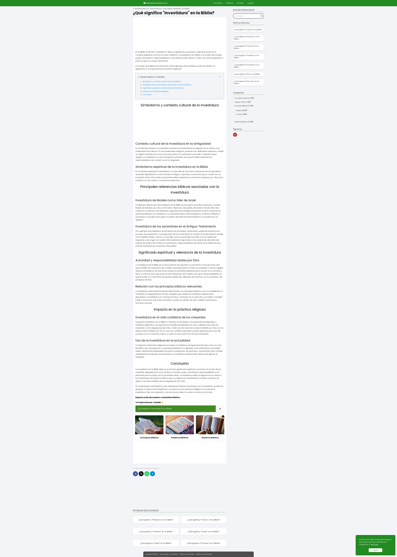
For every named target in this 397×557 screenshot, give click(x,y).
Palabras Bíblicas (241, 122)
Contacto (174, 554)
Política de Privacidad (204, 554)
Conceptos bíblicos (242, 98)
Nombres (240, 3)
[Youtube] (235, 135)
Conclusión (147, 94)
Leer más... (375, 544)
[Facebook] (135, 473)
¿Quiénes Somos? (151, 554)
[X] (141, 473)
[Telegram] (152, 473)
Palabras (229, 3)
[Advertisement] (180, 31)
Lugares (250, 3)
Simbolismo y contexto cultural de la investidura (161, 81)
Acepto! (375, 550)
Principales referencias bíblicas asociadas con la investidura (167, 85)
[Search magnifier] (261, 16)
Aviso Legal (164, 554)
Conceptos (217, 3)
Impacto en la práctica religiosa (156, 91)
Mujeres (239, 110)
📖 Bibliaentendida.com (155, 3)
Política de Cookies (187, 554)
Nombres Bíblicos (241, 106)
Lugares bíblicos (241, 102)
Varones (239, 114)
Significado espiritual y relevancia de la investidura (163, 88)
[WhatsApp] (146, 473)
